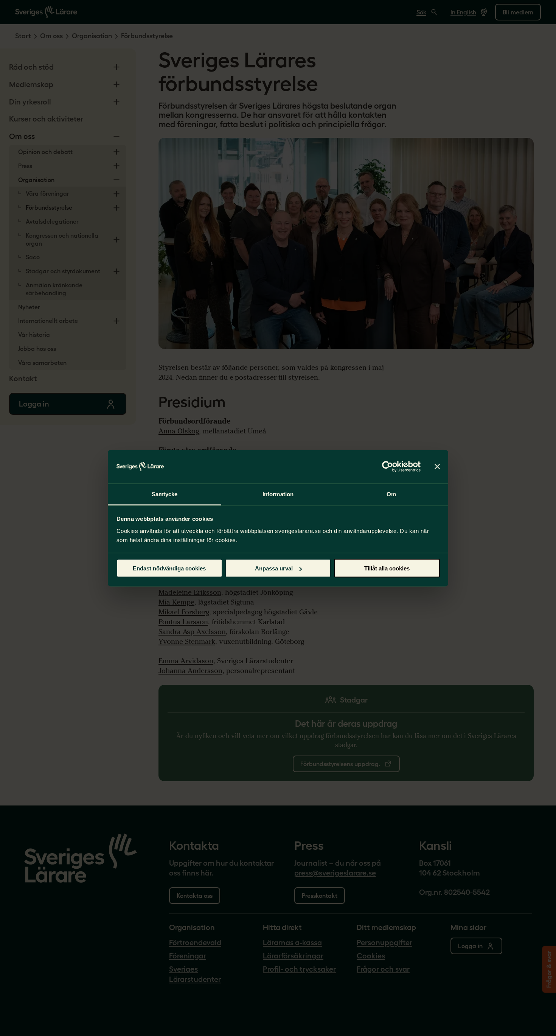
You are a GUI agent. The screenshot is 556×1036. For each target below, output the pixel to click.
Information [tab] (278, 494)
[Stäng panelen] (437, 466)
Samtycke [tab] (165, 494)
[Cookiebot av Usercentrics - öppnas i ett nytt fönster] (387, 466)
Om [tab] (391, 494)
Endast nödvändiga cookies (169, 568)
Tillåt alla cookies (387, 568)
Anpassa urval (274, 568)
